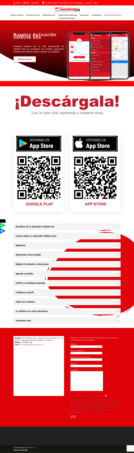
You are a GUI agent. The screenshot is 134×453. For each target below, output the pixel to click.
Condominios (96, 15)
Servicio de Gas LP (33, 15)
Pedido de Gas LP (49, 15)
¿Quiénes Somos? (17, 15)
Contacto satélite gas (67, 18)
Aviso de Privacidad (20, 450)
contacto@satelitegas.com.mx (31, 345)
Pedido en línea (25, 59)
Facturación (84, 15)
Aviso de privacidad (111, 412)
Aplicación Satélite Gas (112, 15)
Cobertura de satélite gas (67, 15)
